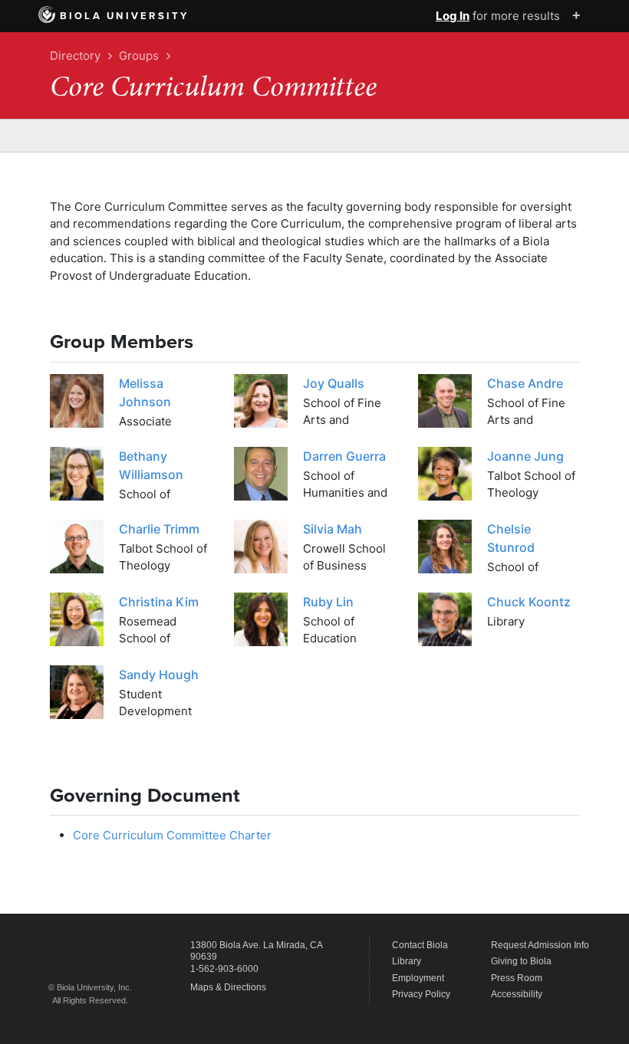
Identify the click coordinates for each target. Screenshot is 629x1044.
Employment (418, 978)
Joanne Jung (525, 456)
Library (406, 961)
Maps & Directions (228, 987)
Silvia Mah (332, 529)
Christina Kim (159, 601)
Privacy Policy (421, 994)
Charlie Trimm (159, 529)
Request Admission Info (540, 945)
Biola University (124, 16)
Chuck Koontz (529, 601)
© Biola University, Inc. (90, 987)
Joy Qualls (333, 383)
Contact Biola (420, 945)
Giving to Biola (521, 961)
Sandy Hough (159, 674)
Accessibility (516, 994)
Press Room (516, 978)
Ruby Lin (328, 601)
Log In (452, 15)
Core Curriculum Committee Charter (172, 835)
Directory (75, 55)
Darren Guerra (344, 456)
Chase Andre (525, 383)
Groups (139, 55)
